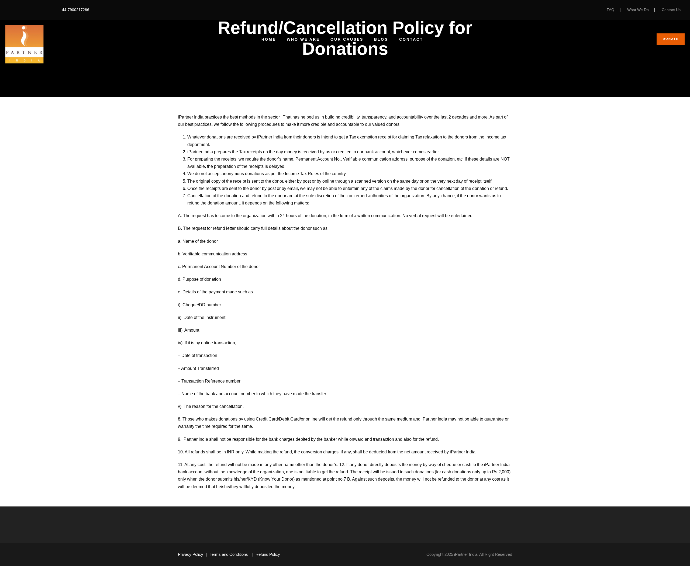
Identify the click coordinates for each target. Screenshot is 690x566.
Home (268, 39)
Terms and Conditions (229, 554)
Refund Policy (268, 554)
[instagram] (44, 10)
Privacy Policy (190, 554)
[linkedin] (27, 10)
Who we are (303, 39)
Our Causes (346, 39)
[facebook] (19, 10)
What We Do (638, 10)
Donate (670, 38)
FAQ (610, 10)
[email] (10, 10)
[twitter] (35, 10)
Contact (411, 39)
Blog (381, 39)
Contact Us (671, 10)
